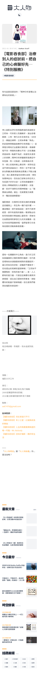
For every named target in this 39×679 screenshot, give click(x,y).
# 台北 (24, 659)
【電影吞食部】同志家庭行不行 (15, 416)
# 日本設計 (15, 659)
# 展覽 (32, 659)
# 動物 (6, 667)
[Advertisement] (19, 478)
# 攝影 (15, 667)
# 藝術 (32, 667)
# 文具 (15, 663)
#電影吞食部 (9, 75)
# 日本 (24, 663)
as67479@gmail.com (11, 406)
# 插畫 (6, 663)
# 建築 (32, 663)
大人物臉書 (24, 451)
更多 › (35, 510)
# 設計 (6, 659)
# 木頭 (24, 667)
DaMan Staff (24, 48)
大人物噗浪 (9, 451)
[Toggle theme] (19, 15)
